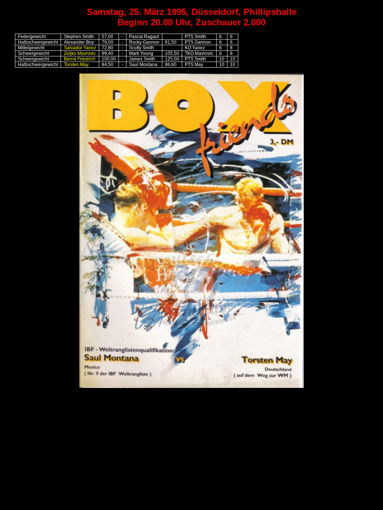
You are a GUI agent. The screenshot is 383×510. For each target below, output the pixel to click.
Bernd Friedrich (79, 59)
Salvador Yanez (80, 47)
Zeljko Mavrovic (80, 53)
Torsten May (76, 64)
